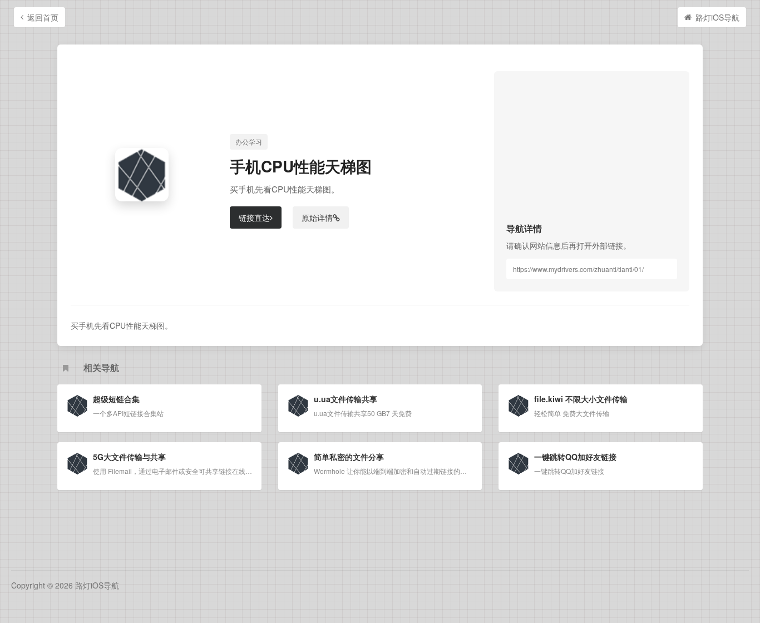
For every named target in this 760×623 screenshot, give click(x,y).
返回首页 (42, 17)
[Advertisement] (591, 152)
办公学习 (248, 141)
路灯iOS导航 (717, 17)
